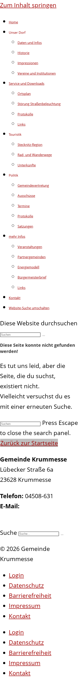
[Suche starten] (43, 335)
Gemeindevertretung (33, 185)
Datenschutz (26, 585)
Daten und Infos (30, 42)
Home (13, 22)
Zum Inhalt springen (28, 5)
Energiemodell (28, 267)
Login (16, 575)
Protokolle (25, 114)
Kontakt (14, 298)
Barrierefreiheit (30, 595)
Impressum (24, 605)
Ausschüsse (26, 195)
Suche (8, 532)
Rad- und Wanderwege (35, 155)
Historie (23, 53)
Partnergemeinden (32, 257)
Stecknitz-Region (30, 144)
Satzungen (25, 226)
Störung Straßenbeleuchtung (39, 104)
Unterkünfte (27, 165)
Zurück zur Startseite (29, 443)
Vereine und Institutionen (37, 73)
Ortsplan (24, 93)
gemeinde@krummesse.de (37, 516)
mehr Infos (17, 236)
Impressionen (28, 63)
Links (21, 124)
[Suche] (62, 534)
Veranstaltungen (30, 247)
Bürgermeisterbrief (32, 277)
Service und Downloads (26, 83)
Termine (24, 206)
